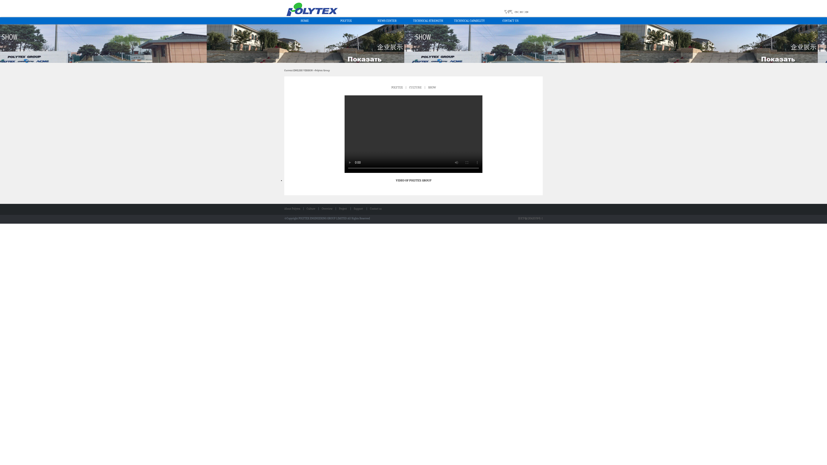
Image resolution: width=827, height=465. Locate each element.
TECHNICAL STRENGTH (428, 21)
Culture (311, 208)
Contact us (376, 208)
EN (526, 12)
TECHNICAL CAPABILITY (469, 21)
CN (516, 12)
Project (343, 208)
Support (359, 208)
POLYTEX (346, 21)
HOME (305, 21)
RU (521, 12)
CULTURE (415, 87)
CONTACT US (510, 21)
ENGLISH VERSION (303, 70)
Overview (327, 208)
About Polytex (292, 208)
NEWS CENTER (387, 21)
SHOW (432, 87)
